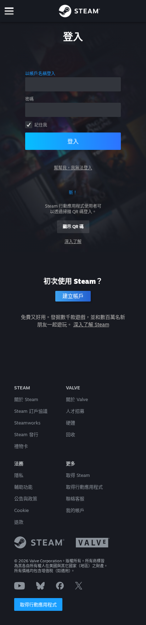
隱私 (18, 475)
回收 (70, 434)
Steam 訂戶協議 (30, 411)
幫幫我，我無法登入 (73, 167)
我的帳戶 (75, 510)
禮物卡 (21, 446)
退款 (18, 522)
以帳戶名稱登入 (40, 73)
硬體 (70, 423)
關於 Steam (26, 399)
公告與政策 (25, 498)
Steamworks (27, 423)
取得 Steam (78, 475)
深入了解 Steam (91, 324)
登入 (73, 141)
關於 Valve (77, 399)
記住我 (40, 125)
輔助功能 (23, 487)
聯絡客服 (75, 498)
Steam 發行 (26, 434)
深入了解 (73, 241)
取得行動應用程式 (38, 604)
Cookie (21, 510)
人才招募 (75, 411)
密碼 (29, 99)
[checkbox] (28, 124)
